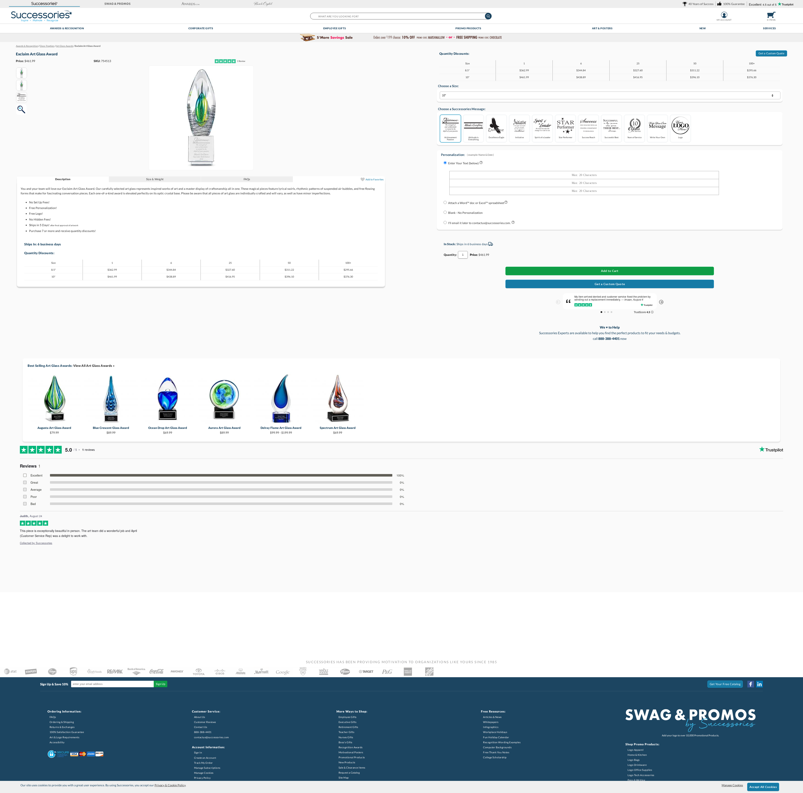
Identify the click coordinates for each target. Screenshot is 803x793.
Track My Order (203, 762)
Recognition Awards (351, 747)
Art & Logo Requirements (64, 737)
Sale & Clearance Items (352, 767)
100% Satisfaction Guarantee (67, 732)
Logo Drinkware (637, 764)
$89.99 (111, 430)
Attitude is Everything (473, 138)
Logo (680, 137)
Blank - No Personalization (465, 212)
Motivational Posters (351, 752)
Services (769, 28)
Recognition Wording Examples (501, 742)
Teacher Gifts (346, 732)
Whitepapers (491, 722)
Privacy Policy (202, 777)
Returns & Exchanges (62, 727)
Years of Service (634, 137)
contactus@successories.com (211, 737)
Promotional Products (352, 757)
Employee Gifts (334, 28)
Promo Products (468, 28)
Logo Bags (634, 759)
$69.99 (167, 430)
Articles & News (492, 717)
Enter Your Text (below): (463, 163)
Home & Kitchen (637, 754)
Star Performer (565, 137)
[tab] (63, 179)
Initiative (519, 137)
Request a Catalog (349, 772)
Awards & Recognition (67, 28)
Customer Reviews (205, 722)
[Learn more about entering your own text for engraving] (481, 163)
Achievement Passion (450, 138)
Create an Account (205, 757)
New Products (347, 762)
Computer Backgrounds (497, 747)
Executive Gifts (348, 722)
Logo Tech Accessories (641, 775)
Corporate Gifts (200, 28)
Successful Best (612, 137)
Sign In (198, 752)
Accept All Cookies (763, 787)
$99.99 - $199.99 (281, 430)
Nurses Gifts (346, 737)
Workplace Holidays (495, 732)
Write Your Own (657, 137)
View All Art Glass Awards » (94, 365)
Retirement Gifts (348, 727)
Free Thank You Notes (496, 752)
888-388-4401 (203, 732)
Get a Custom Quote (771, 53)
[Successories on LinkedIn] (759, 684)
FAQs (247, 179)
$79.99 (54, 430)
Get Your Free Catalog (725, 684)
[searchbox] (400, 16)
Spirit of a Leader (542, 137)
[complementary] (401, 37)
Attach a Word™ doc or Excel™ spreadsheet (476, 203)
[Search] (488, 16)
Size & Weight (155, 179)
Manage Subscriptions (207, 767)
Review (241, 61)
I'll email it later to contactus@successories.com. (479, 223)
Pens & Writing (636, 780)
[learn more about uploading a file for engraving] (506, 203)
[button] (44, 4)
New (702, 28)
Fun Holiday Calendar (496, 737)
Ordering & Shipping (62, 722)
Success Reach (588, 137)
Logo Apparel (635, 749)
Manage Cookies (204, 772)
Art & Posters (602, 28)
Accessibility (57, 742)
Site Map (344, 777)
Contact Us (200, 727)
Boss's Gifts (345, 742)
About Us (199, 717)
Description (63, 179)
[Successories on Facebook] (750, 684)
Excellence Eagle (496, 137)
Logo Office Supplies (640, 769)
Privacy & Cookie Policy (170, 785)
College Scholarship (495, 757)
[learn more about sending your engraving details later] (513, 223)
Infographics (490, 727)
